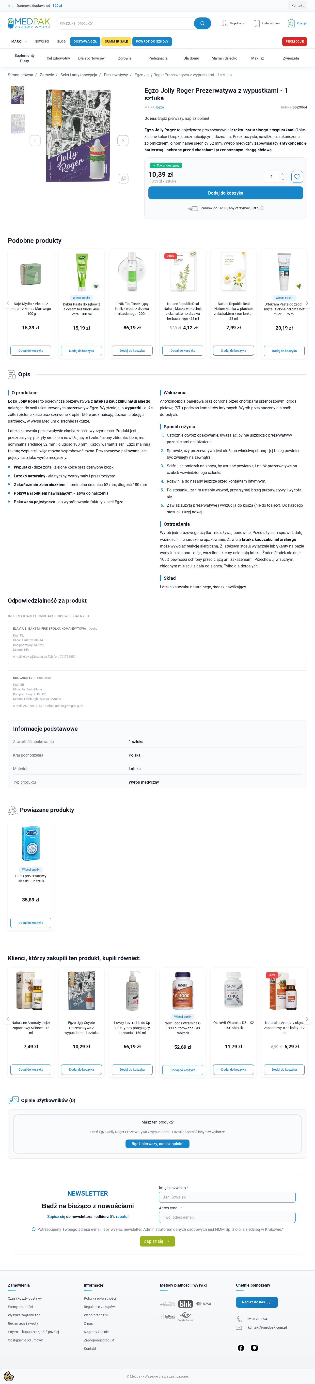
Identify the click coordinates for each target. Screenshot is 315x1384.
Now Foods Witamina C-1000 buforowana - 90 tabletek (183, 1028)
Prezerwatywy (116, 75)
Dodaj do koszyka (225, 193)
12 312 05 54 (257, 1319)
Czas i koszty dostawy (25, 1298)
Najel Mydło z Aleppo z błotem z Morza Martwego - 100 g (31, 309)
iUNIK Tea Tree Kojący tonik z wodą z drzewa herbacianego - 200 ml (132, 309)
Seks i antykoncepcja (79, 75)
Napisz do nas (253, 1302)
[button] (295, 23)
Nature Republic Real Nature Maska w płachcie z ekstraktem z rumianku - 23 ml (233, 311)
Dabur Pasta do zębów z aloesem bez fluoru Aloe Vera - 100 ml (81, 309)
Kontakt (297, 6)
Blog (61, 41)
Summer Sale (116, 41)
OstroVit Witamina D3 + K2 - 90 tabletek (233, 1025)
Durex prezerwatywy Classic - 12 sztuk (31, 878)
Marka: (149, 107)
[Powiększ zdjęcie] (123, 178)
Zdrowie (47, 75)
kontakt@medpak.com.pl (267, 1327)
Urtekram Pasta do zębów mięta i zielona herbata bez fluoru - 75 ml (284, 309)
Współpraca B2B (97, 1315)
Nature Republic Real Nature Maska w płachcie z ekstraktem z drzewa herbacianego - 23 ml (183, 311)
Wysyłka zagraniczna (24, 1315)
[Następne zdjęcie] (122, 140)
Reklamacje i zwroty (23, 1323)
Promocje (295, 41)
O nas (88, 1323)
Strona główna (20, 75)
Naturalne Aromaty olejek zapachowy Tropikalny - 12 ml (284, 1028)
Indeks (286, 107)
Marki (16, 41)
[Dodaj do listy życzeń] (297, 177)
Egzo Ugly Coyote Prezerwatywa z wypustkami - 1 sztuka (81, 1028)
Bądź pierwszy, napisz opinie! (157, 1143)
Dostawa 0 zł (85, 41)
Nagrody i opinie (96, 1332)
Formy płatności (20, 1307)
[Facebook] (241, 1348)
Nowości (42, 41)
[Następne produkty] (307, 1019)
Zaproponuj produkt (99, 1340)
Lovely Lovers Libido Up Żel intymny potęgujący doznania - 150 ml (132, 1028)
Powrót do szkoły (152, 41)
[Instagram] (254, 1348)
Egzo (160, 107)
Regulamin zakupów (99, 1307)
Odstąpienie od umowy (25, 1340)
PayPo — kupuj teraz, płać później (33, 1332)
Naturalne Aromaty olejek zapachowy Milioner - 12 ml (31, 1028)
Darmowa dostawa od (39, 6)
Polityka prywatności (100, 1298)
